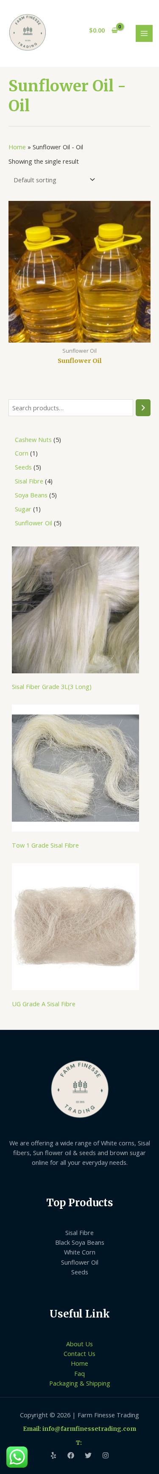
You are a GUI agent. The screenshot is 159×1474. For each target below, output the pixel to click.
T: (79, 1443)
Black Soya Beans (79, 1242)
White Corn (79, 1252)
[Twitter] (88, 1455)
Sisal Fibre (79, 1232)
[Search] (143, 407)
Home (17, 147)
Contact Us (79, 1353)
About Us (79, 1344)
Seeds (79, 1272)
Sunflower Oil (79, 1262)
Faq (79, 1373)
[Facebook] (70, 1455)
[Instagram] (105, 1455)
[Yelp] (53, 1455)
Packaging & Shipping (79, 1383)
